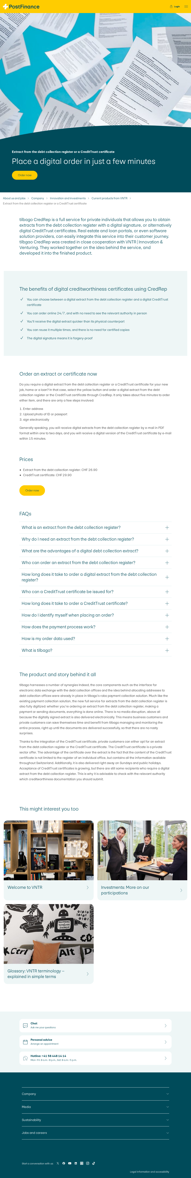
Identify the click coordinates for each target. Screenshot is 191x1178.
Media (26, 1107)
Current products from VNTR (109, 198)
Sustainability (31, 1120)
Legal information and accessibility (149, 1171)
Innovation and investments (68, 198)
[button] (185, 6)
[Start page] (21, 6)
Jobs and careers (34, 1133)
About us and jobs (14, 198)
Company (37, 198)
